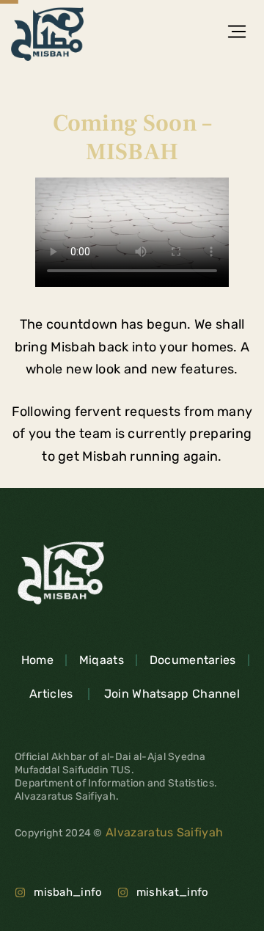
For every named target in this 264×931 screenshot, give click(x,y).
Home (37, 660)
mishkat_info (172, 892)
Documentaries (193, 660)
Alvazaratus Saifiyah (163, 832)
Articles (51, 694)
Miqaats (101, 660)
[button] (236, 33)
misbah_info (68, 892)
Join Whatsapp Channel (172, 694)
